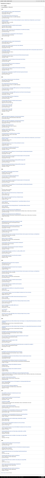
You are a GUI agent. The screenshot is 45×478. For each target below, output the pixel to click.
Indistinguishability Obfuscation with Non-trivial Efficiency (11, 455)
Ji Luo (10, 139)
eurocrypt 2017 (4, 399)
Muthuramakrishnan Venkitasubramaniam (24, 361)
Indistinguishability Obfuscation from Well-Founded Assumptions (12, 25)
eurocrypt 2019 (4, 333)
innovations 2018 (4, 379)
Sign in (2, 472)
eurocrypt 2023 (4, 131)
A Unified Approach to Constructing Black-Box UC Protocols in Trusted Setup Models (14, 414)
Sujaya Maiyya (4, 210)
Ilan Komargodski (14, 222)
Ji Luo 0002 (14, 16)
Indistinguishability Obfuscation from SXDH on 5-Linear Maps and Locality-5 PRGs (14, 435)
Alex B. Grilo (3, 239)
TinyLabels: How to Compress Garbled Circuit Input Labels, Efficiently (12, 45)
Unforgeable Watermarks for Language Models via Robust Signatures (12, 33)
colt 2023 (3, 135)
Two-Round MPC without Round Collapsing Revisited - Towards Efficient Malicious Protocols (16, 201)
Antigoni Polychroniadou (12, 117)
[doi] (9, 13)
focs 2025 (3, 65)
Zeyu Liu (13, 30)
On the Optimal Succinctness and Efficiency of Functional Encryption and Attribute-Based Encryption (17, 151)
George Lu (10, 12)
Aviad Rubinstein (25, 402)
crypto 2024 (3, 111)
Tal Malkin (21, 332)
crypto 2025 (3, 57)
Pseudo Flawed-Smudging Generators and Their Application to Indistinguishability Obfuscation (16, 381)
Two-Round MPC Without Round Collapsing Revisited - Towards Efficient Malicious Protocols (16, 205)
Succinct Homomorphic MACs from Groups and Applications (11, 63)
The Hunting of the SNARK (6, 401)
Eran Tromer (29, 402)
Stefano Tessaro (18, 117)
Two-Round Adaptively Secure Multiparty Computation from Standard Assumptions (14, 360)
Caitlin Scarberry (12, 210)
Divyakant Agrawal (17, 210)
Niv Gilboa (6, 378)
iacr (2, 31)
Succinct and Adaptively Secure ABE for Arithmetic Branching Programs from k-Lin (14, 296)
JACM (3, 27)
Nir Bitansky (3, 172)
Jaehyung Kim (4, 30)
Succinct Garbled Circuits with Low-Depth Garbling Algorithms (11, 11)
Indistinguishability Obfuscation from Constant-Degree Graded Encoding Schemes (14, 451)
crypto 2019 (3, 329)
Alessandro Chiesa (11, 402)
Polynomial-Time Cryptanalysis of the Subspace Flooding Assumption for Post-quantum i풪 (15, 155)
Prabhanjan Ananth (4, 328)
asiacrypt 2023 (4, 122)
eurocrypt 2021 (4, 227)
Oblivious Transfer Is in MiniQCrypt (7, 238)
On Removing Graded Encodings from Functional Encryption (11, 397)
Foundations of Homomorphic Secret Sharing (8, 405)
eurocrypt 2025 (4, 47)
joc (2, 403)
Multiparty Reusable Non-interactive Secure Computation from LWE (12, 225)
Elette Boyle (3, 378)
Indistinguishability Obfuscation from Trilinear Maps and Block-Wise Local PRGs (14, 431)
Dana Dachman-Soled (9, 332)
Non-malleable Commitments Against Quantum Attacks (10, 171)
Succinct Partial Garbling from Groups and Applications (10, 96)
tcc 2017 (3, 416)
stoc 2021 (3, 257)
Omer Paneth (10, 398)
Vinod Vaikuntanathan (17, 239)
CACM (3, 102)
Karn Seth (9, 456)
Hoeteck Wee (10, 314)
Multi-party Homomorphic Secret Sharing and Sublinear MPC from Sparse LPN (13, 164)
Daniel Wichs (18, 16)
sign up (5, 472)
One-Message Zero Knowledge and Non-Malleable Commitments (11, 364)
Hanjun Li (7, 30)
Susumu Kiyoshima (4, 415)
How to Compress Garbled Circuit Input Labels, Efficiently (10, 79)
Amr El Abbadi (22, 210)
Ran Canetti (7, 402)
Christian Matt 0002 (17, 328)
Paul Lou (9, 156)
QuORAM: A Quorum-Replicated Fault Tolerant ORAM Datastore (11, 209)
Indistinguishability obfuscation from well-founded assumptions (11, 255)
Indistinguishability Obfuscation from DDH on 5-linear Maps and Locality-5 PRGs (14, 459)
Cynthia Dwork (4, 134)
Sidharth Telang (14, 456)
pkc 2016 (3, 470)
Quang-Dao (3, 165)
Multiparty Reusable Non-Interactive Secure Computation (10, 262)
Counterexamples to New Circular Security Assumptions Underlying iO (12, 242)
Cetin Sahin (7, 386)
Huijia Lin (7, 12)
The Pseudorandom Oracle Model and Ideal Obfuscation (10, 147)
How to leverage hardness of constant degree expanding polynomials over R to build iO (15, 335)
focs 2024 (3, 85)
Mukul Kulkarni (14, 332)
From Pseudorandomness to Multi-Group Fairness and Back (11, 133)
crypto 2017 (3, 433)
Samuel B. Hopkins (4, 243)
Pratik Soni (9, 293)
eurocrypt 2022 (4, 173)
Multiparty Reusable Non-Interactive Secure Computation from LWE (12, 221)
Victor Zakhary (34, 210)
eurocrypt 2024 (4, 94)
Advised (5, 5)
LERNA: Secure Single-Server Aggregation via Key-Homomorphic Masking (13, 116)
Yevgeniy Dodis (4, 16)
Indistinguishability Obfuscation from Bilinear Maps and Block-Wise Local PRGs (14, 418)
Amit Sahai (9, 26)
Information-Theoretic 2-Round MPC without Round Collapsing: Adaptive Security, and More (16, 300)
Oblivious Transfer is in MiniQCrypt (7, 275)
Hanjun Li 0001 (4, 12)
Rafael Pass (6, 293)
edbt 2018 (3, 387)
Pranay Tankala (14, 134)
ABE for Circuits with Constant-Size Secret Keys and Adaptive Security (12, 192)
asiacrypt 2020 (4, 307)
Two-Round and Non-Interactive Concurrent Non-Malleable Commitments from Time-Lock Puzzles (16, 292)
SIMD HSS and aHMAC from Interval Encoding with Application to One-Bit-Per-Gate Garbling (15, 29)
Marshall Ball (3, 130)
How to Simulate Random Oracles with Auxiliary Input (10, 15)
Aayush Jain (8, 16)
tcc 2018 (3, 362)
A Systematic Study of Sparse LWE (7, 104)
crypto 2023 (3, 149)
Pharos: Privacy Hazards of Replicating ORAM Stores (10, 385)
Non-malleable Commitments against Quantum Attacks (10, 229)
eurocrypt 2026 (4, 13)
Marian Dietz (3, 46)
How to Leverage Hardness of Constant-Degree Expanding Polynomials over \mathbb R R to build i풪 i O (17, 344)
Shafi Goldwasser (17, 402)
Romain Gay (3, 235)
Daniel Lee (7, 134)
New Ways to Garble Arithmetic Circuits (8, 129)
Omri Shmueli (10, 172)
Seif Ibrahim (8, 210)
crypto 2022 (3, 207)
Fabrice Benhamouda (5, 222)
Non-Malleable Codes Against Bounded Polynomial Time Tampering (12, 331)
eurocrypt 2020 (4, 311)
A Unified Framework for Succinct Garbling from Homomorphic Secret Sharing (13, 59)
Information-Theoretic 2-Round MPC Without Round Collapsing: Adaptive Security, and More (16, 313)
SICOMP (3, 23)
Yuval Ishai (3, 60)
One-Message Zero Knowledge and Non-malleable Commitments (11, 368)
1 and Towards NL (4, 309)
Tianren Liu (13, 130)
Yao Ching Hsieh (4, 22)
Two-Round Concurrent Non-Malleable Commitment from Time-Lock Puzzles (13, 422)
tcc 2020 (3, 315)
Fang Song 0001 (11, 239)
